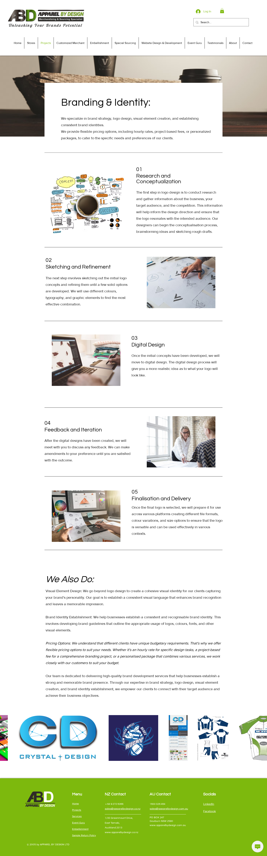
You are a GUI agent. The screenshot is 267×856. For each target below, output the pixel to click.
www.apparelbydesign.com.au (168, 825)
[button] (222, 10)
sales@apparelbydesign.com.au (169, 809)
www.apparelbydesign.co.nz (121, 832)
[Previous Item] (6, 738)
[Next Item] (261, 738)
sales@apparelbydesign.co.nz (122, 809)
